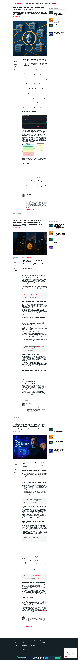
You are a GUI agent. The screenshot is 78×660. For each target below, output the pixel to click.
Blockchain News (15, 647)
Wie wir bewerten (42, 652)
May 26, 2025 (38, 297)
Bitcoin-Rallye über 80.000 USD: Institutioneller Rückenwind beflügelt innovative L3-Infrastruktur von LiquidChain (59, 13)
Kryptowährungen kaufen (39, 3)
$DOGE (37, 537)
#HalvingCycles (33, 294)
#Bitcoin (25, 294)
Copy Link (15, 70)
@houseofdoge (41, 575)
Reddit (15, 67)
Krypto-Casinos (51, 3)
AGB (40, 648)
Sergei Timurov (18, 227)
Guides (23, 640)
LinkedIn (15, 69)
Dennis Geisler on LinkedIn (30, 209)
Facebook (15, 61)
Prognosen (29, 3)
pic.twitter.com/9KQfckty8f (28, 348)
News (26, 3)
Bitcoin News (24, 400)
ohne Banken (38, 376)
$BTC (36, 294)
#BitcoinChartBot (40, 294)
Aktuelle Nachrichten (54, 8)
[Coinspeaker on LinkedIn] (63, 0)
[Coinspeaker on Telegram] (61, 0)
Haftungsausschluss (43, 646)
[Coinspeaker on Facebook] (58, 0)
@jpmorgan (38, 346)
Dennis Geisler (18, 16)
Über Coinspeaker (43, 642)
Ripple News (15, 645)
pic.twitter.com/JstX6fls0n (33, 576)
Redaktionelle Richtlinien (42, 645)
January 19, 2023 (36, 350)
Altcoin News (15, 648)
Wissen (23, 648)
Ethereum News (24, 191)
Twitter (15, 262)
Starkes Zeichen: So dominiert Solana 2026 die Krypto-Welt (59, 33)
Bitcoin (43, 610)
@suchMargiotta (26, 576)
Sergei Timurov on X (29, 412)
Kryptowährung (27, 304)
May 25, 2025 (34, 502)
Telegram (15, 66)
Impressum (42, 651)
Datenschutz (42, 649)
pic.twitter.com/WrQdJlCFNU (28, 295)
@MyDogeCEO (37, 575)
